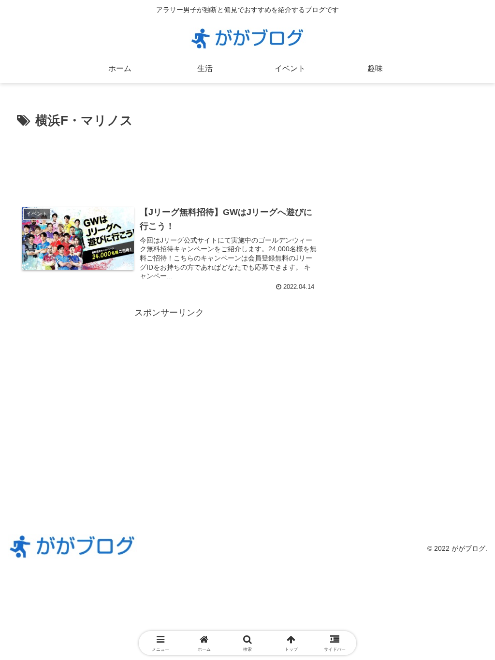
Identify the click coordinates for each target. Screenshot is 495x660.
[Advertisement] (169, 161)
